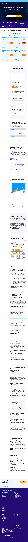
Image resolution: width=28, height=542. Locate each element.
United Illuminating (10, 33)
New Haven (11, 158)
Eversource (23, 154)
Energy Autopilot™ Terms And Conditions (7, 531)
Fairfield (23, 204)
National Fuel (16, 494)
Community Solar (4, 518)
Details (7, 60)
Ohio (2, 500)
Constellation (12, 129)
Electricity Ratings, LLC (11, 538)
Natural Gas (3, 516)
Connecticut (3, 493)
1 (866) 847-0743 (20, 0)
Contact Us (3, 525)
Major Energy (12, 136)
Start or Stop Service (20, 164)
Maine (2, 495)
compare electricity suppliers (14, 170)
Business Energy (4, 517)
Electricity (16, 33)
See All (2, 503)
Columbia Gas (16, 493)
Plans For (9, 35)
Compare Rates (18, 16)
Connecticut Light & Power (19, 335)
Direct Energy (12, 138)
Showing (7, 33)
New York (3, 499)
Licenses (3, 532)
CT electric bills (12, 356)
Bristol (13, 201)
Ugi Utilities (16, 497)
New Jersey (3, 498)
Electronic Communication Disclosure (7, 526)
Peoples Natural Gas (17, 495)
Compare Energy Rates (17, 515)
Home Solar (3, 519)
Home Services (4, 520)
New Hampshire (4, 497)
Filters (20, 33)
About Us (3, 524)
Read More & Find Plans (15, 82)
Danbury (13, 204)
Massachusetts (4, 496)
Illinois (2, 494)
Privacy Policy (3, 527)
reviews (12, 23)
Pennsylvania (3, 501)
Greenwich (13, 206)
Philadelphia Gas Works (17, 496)
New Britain (18, 204)
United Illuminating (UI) (15, 155)
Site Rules (3, 528)
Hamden (23, 206)
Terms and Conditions (5, 529)
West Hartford (18, 207)
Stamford (18, 201)
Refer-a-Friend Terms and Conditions (7, 530)
